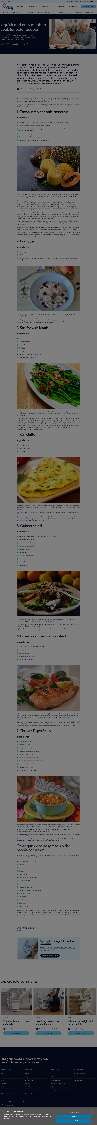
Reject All (74, 1116)
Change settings (74, 1112)
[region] (48, 1116)
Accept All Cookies (74, 1121)
